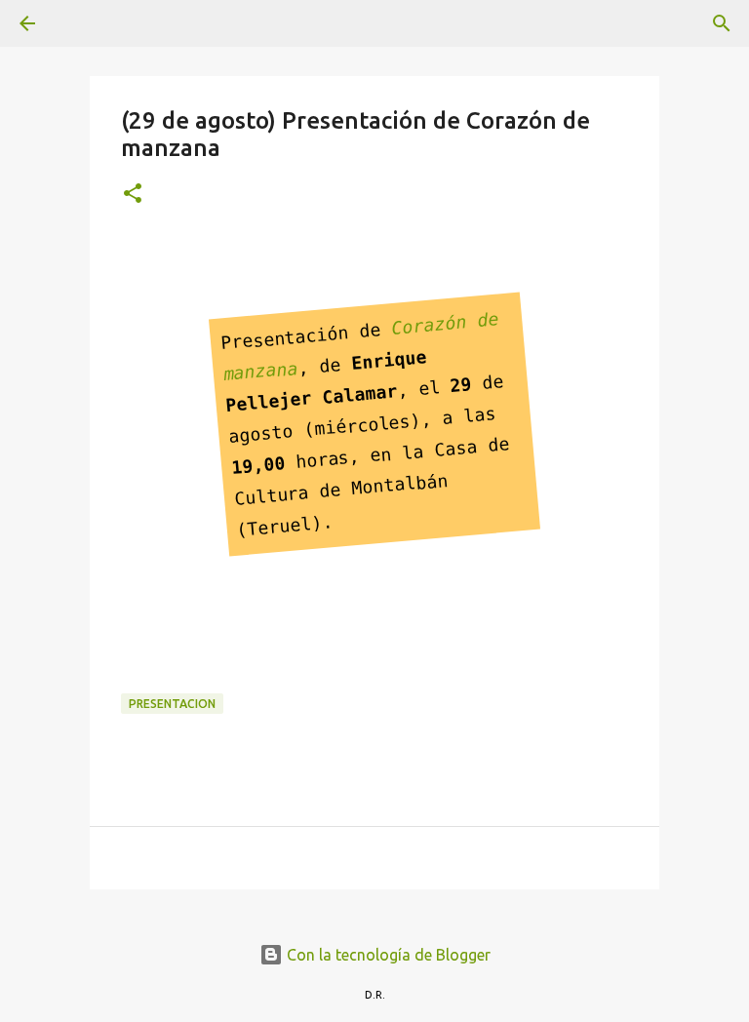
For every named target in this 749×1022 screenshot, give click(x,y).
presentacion (172, 703)
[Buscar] (82, 23)
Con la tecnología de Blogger (387, 954)
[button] (132, 194)
